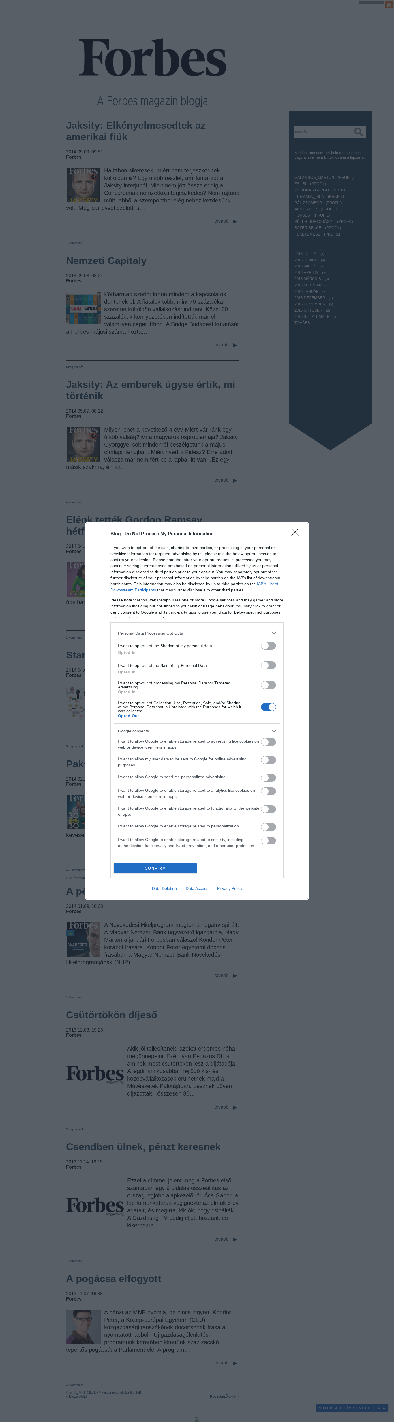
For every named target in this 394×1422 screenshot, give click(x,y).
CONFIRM (155, 868)
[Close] (296, 534)
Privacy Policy (229, 888)
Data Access (197, 888)
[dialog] (197, 711)
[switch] (268, 646)
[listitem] (197, 633)
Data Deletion (164, 888)
